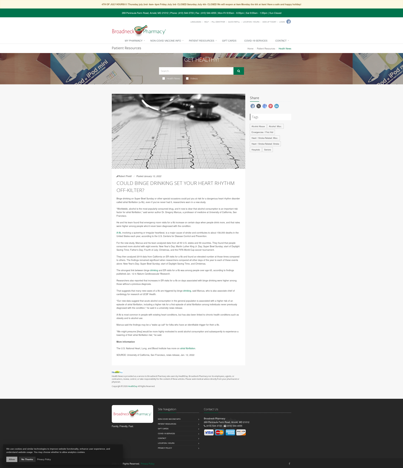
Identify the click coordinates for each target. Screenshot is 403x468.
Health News (173, 78)
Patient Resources (201, 40)
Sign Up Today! (269, 21)
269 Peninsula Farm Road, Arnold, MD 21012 (145, 12)
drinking (154, 270)
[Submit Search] (238, 71)
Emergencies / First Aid (262, 132)
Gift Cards (229, 40)
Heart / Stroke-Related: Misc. (265, 137)
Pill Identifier (218, 21)
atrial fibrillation (187, 348)
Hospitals (256, 149)
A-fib (118, 232)
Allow (12, 459)
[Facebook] (288, 21)
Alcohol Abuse (258, 126)
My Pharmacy (133, 40)
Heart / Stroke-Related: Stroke (265, 143)
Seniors (267, 149)
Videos (194, 78)
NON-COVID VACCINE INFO (165, 40)
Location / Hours (251, 21)
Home (250, 48)
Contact (281, 40)
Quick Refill (234, 21)
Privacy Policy (165, 448)
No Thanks (27, 459)
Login (282, 21)
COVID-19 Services (255, 40)
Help (206, 21)
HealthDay (132, 386)
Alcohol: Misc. (275, 126)
